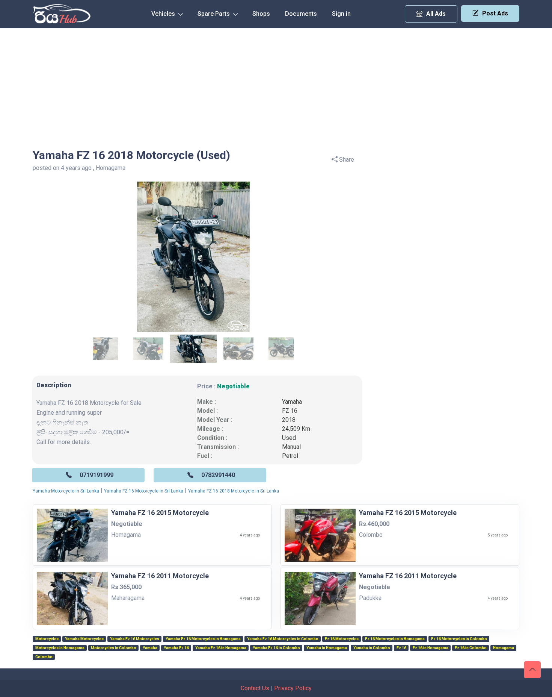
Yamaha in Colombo (371, 648)
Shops (261, 13)
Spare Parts (214, 13)
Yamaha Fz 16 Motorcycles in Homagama (203, 639)
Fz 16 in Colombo (471, 648)
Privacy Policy (293, 688)
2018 (289, 419)
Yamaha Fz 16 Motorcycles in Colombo (282, 639)
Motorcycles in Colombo (113, 648)
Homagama (503, 648)
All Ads (436, 13)
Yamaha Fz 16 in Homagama (220, 648)
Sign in (341, 13)
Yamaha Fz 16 (176, 648)
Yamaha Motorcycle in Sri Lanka (66, 491)
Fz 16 (401, 648)
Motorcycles (47, 639)
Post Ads (495, 13)
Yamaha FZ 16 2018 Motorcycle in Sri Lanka (233, 491)
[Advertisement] (276, 84)
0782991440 (218, 475)
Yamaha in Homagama (326, 648)
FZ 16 (289, 410)
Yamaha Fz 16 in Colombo (276, 648)
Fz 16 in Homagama (430, 648)
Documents (301, 13)
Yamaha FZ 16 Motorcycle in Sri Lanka (143, 491)
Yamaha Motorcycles (84, 639)
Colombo (44, 657)
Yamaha (292, 401)
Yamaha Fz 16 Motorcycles (134, 639)
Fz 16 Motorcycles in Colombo (459, 639)
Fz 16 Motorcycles (342, 639)
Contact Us (255, 688)
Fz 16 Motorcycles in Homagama (395, 639)
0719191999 (96, 475)
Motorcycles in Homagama (59, 648)
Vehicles (163, 13)
